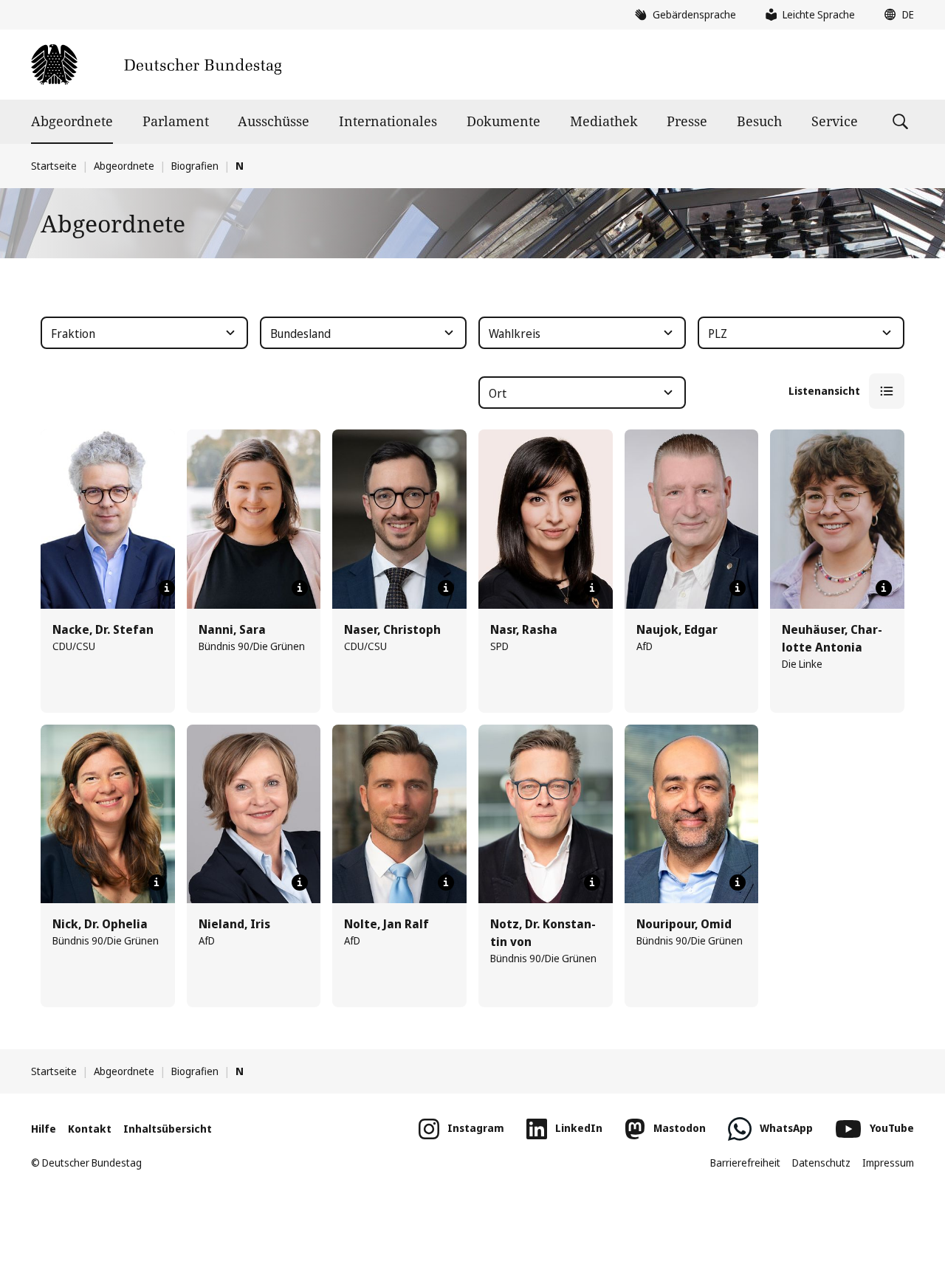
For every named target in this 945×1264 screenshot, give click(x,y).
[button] (895, 15)
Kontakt (89, 1129)
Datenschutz (821, 1163)
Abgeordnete (72, 121)
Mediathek (604, 121)
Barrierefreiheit (745, 1163)
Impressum (888, 1163)
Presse (687, 121)
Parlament (175, 121)
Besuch (759, 121)
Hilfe (43, 1129)
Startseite (54, 166)
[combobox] (144, 333)
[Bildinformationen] (167, 588)
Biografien (195, 166)
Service (834, 121)
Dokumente (503, 121)
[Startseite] (156, 64)
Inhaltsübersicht (167, 1129)
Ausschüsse (273, 121)
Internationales (388, 121)
